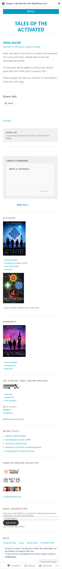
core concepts (10, 400)
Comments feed (47, 543)
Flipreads (8, 269)
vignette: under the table (15, 436)
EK (23, 47)
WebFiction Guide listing (13, 419)
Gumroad (9, 266)
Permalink (7, 121)
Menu (31, 11)
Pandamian (8, 413)
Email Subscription (15, 509)
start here (8, 394)
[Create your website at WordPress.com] (31, 3)
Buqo (7, 308)
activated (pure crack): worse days (20, 451)
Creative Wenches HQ (12, 497)
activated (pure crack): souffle (18, 440)
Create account (9, 543)
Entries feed (32, 543)
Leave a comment (33, 47)
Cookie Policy (10, 557)
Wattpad (6, 410)
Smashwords (10, 263)
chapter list (9, 397)
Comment (44, 191)
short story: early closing (15, 443)
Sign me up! (11, 523)
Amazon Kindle (11, 260)
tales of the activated (31, 27)
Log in (21, 543)
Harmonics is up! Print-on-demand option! (23, 447)
